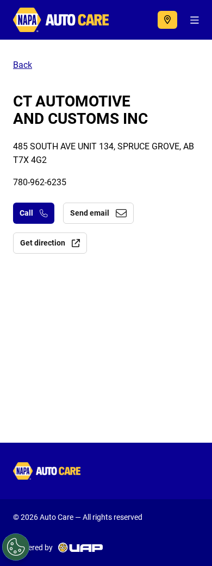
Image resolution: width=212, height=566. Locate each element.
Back (22, 65)
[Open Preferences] (15, 547)
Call (26, 213)
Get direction (42, 242)
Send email (89, 213)
